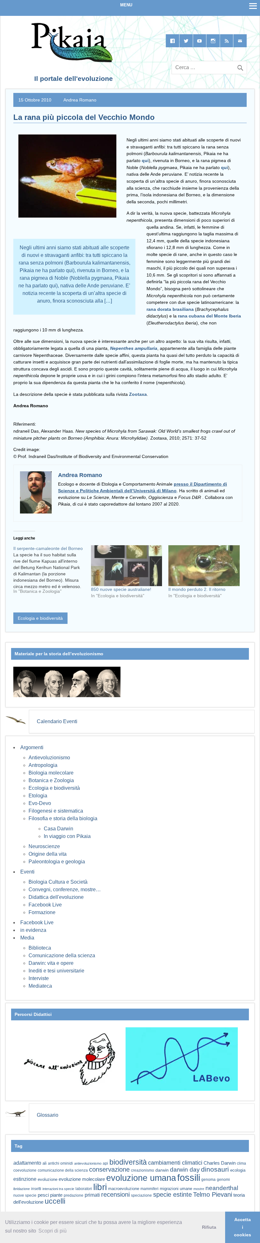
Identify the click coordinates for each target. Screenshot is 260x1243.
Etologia (38, 795)
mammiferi (149, 1189)
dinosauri (215, 1169)
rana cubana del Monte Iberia (209, 315)
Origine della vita (48, 854)
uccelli (55, 1201)
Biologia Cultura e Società (58, 882)
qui (145, 160)
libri (100, 1187)
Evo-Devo (40, 803)
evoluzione (47, 1179)
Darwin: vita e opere (51, 963)
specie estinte (172, 1194)
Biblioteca (40, 948)
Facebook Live (45, 904)
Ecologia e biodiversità (40, 618)
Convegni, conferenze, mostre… (65, 889)
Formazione (42, 912)
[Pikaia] (70, 60)
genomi (223, 1179)
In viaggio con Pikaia (67, 836)
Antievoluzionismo (49, 757)
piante (56, 1195)
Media (27, 937)
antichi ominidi (60, 1163)
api (105, 1163)
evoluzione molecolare (82, 1179)
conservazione (109, 1169)
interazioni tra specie (58, 1189)
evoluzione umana (141, 1178)
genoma (208, 1179)
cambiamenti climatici (175, 1162)
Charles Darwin (220, 1163)
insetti (36, 1189)
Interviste (39, 978)
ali (44, 1163)
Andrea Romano (79, 99)
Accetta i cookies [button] (242, 1227)
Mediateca (40, 986)
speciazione (141, 1195)
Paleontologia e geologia (57, 861)
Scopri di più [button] (52, 1230)
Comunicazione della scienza (62, 955)
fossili (188, 1177)
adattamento (27, 1163)
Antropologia (43, 765)
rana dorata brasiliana (170, 309)
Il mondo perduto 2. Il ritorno (196, 589)
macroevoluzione (123, 1188)
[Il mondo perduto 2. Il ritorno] (204, 565)
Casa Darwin (58, 828)
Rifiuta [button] (209, 1227)
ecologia (237, 1170)
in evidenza (33, 930)
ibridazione (21, 1189)
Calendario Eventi (57, 721)
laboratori (83, 1189)
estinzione (24, 1179)
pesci (43, 1195)
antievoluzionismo (87, 1163)
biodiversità (128, 1162)
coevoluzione (24, 1170)
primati (92, 1195)
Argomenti (31, 747)
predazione (73, 1195)
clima (241, 1163)
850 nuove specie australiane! (121, 589)
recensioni (115, 1194)
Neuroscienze (44, 846)
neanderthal (221, 1188)
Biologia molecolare (51, 772)
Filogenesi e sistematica (56, 811)
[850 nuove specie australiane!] (126, 565)
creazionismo (142, 1170)
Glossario (47, 1115)
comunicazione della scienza (63, 1170)
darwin (162, 1170)
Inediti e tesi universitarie (56, 970)
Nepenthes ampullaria (133, 348)
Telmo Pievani (212, 1194)
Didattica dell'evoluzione (56, 897)
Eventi (27, 871)
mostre (198, 1189)
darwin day (185, 1169)
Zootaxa (138, 394)
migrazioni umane (176, 1188)
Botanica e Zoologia (51, 780)
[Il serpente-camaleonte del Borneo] (52, 572)
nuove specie (24, 1195)
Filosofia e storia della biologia (63, 818)
